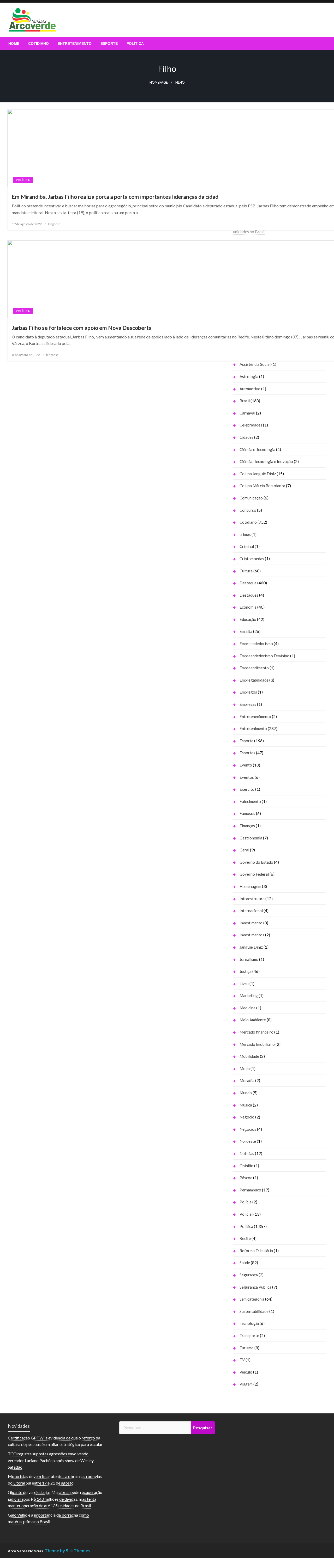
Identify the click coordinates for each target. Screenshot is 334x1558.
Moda (245, 1068)
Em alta (246, 631)
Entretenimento (75, 43)
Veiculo (246, 1372)
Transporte (249, 1335)
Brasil (245, 400)
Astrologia (249, 376)
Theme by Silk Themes (67, 1550)
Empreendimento (254, 667)
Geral (244, 850)
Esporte (109, 43)
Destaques (249, 595)
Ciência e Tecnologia (257, 449)
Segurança (249, 1274)
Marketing (249, 995)
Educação (248, 619)
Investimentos (252, 934)
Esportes (247, 752)
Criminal (247, 546)
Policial (246, 1214)
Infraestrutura (252, 898)
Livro (244, 983)
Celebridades (251, 425)
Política (135, 43)
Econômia (248, 607)
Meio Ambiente (253, 1019)
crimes (245, 534)
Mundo (246, 1092)
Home (13, 43)
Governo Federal (254, 874)
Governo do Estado (256, 862)
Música (246, 1105)
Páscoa (246, 1177)
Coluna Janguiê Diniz (258, 473)
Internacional (251, 910)
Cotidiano (38, 43)
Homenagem (250, 886)
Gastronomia (251, 838)
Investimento (251, 922)
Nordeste (248, 1141)
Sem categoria (252, 1299)
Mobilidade (249, 1056)
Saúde (245, 1262)
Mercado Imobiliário (257, 1044)
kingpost (54, 224)
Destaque (248, 582)
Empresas (248, 704)
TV (242, 1359)
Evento (246, 765)
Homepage (159, 82)
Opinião (246, 1165)
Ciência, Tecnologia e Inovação (266, 461)
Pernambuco (250, 1190)
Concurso (248, 510)
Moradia (247, 1080)
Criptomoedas (252, 558)
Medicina (247, 1007)
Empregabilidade (254, 680)
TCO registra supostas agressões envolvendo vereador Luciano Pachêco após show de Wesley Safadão (51, 1460)
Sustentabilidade (254, 1311)
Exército (247, 789)
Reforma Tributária (256, 1250)
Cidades (246, 437)
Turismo (247, 1347)
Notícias (247, 1153)
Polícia (246, 1202)
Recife (245, 1238)
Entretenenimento (255, 716)
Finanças (247, 825)
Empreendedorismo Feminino (264, 655)
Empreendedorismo (256, 643)
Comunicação (251, 498)
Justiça (246, 971)
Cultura (246, 570)
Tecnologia (249, 1323)
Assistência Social (255, 364)
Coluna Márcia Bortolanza (262, 485)
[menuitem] (14, 43)
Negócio (247, 1117)
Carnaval (247, 413)
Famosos (247, 813)
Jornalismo (249, 959)
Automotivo (250, 388)
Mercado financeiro (256, 1032)
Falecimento (250, 801)
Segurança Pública (255, 1287)
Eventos (247, 777)
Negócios (248, 1129)
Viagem (246, 1384)
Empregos (248, 692)
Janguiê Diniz (251, 947)
